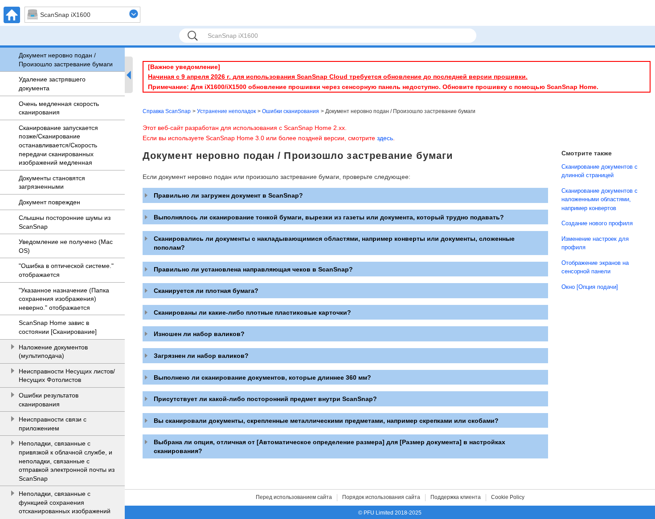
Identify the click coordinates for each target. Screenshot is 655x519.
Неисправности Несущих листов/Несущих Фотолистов (67, 376)
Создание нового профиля (597, 223)
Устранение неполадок (226, 111)
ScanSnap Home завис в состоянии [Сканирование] (58, 327)
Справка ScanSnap (167, 111)
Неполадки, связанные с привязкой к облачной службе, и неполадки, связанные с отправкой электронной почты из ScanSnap (67, 461)
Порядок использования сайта (381, 497)
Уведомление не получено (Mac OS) (66, 246)
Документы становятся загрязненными (52, 182)
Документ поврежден (49, 202)
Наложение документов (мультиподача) (53, 352)
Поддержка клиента (455, 497)
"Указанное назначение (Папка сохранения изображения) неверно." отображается (64, 299)
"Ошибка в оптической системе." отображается (66, 270)
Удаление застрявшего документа (52, 84)
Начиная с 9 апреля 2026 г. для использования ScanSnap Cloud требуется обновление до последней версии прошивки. (338, 76)
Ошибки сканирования (290, 111)
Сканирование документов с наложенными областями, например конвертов (599, 199)
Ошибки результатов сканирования (48, 400)
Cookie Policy (507, 497)
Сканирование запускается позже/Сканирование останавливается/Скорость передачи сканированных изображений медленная (58, 145)
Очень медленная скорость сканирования (59, 108)
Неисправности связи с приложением (52, 424)
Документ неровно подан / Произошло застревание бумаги (66, 60)
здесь (385, 138)
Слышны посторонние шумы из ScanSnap (65, 222)
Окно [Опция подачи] (589, 287)
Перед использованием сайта (294, 497)
